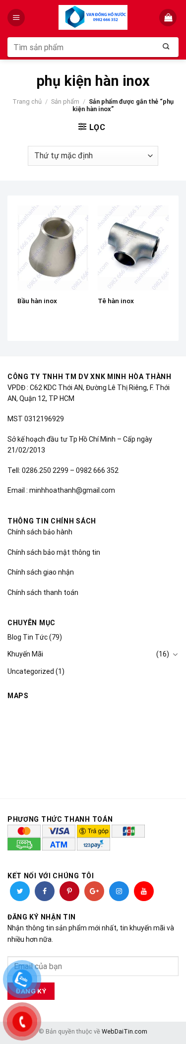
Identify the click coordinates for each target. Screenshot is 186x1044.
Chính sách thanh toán (42, 592)
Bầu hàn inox (37, 301)
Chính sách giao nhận (40, 572)
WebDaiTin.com (124, 1031)
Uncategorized (30, 671)
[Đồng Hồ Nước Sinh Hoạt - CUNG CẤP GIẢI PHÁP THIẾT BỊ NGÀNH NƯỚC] (93, 17)
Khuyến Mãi (25, 654)
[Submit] (166, 47)
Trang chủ (27, 101)
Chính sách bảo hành (39, 532)
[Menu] (17, 17)
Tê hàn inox (116, 301)
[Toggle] (175, 654)
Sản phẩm (65, 101)
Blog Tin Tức (27, 637)
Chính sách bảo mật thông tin (53, 552)
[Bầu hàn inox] (52, 247)
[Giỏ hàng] (169, 17)
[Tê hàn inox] (133, 247)
